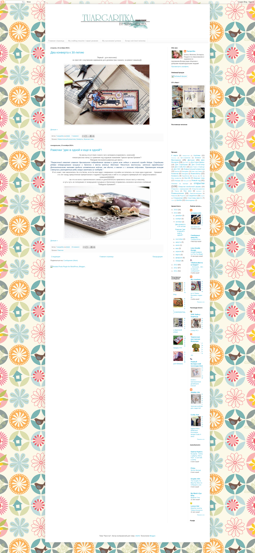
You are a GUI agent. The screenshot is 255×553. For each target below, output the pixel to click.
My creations (196, 279)
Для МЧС (186, 162)
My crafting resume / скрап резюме (83, 41)
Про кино (188, 191)
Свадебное (192, 196)
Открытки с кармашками (180, 189)
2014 (176, 213)
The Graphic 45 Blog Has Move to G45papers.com (196, 483)
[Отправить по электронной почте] (83, 136)
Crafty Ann (195, 415)
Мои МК (187, 178)
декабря (179, 215)
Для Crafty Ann (180, 167)
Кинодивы (185, 171)
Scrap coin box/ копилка (135, 41)
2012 (176, 268)
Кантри (177, 171)
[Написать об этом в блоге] (85, 136)
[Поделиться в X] (88, 136)
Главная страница (56, 41)
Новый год (196, 180)
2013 (176, 265)
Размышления (177, 193)
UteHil (137, 536)
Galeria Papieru (196, 452)
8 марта (174, 155)
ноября (179, 219)
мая (177, 248)
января (178, 261)
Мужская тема (89, 139)
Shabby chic (195, 392)
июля (178, 245)
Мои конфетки (176, 178)
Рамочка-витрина (196, 193)
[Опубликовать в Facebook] (91, 136)
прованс (198, 191)
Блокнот (198, 158)
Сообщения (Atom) (70, 260)
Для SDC (177, 169)
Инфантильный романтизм (67, 139)
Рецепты (183, 195)
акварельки (186, 155)
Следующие (55, 257)
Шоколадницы (190, 200)
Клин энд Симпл (196, 171)
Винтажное (176, 160)
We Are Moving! (196, 470)
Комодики (185, 173)
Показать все (201, 302)
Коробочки (185, 176)
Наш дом (186, 180)
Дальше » (54, 130)
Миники (195, 176)
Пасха (177, 191)
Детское (191, 160)
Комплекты (195, 173)
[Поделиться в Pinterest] (93, 136)
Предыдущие (158, 257)
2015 (176, 210)
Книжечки (174, 174)
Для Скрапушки (181, 165)
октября (179, 222)
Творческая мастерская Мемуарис (195, 339)
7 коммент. (75, 136)
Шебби (179, 200)
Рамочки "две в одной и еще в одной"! (76, 150)
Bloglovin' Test (195, 497)
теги (172, 200)
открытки (199, 183)
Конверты (79, 139)
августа (179, 242)
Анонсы (173, 158)
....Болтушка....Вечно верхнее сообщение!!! (197, 269)
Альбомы (197, 155)
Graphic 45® (195, 479)
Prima (193, 468)
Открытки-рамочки (198, 189)
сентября (179, 239)
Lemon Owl (195, 506)
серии (203, 195)
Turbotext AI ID (195, 239)
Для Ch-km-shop (198, 165)
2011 (176, 271)
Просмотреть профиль (180, 67)
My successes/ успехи (111, 41)
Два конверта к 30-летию (67, 52)
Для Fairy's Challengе (197, 167)
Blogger (152, 536)
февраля (179, 258)
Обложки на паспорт (179, 183)
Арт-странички (185, 158)
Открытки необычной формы (189, 187)
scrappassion (196, 213)
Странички (178, 198)
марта (178, 255)
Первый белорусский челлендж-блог (197, 364)
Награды (177, 180)
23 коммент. (76, 247)
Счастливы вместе (195, 198)
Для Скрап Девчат (198, 162)
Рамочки (60, 250)
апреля (179, 251)
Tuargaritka (60, 136)
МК (201, 176)
